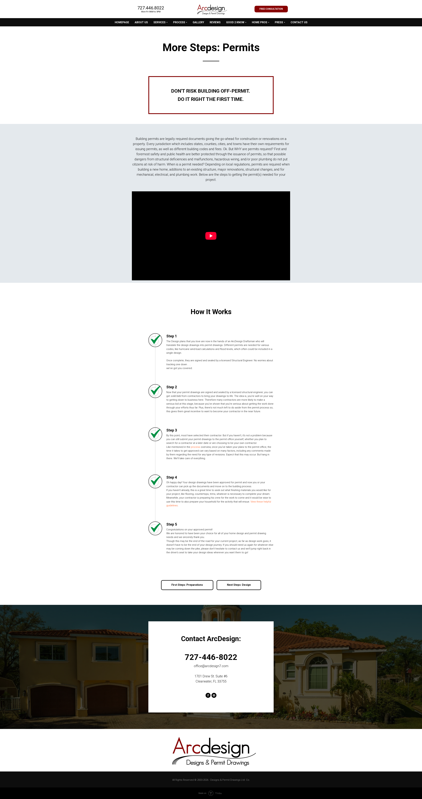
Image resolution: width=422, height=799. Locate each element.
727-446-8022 (211, 657)
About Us (141, 22)
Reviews (215, 22)
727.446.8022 (150, 7)
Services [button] (159, 22)
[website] (213, 695)
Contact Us (299, 22)
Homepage (122, 22)
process (195, 446)
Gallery (198, 22)
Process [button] (179, 22)
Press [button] (279, 22)
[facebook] (208, 695)
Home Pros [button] (259, 22)
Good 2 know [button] (235, 22)
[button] (271, 9)
